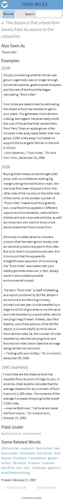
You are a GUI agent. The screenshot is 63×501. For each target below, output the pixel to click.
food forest (44, 453)
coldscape (39, 468)
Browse (9, 14)
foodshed (19, 458)
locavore (48, 463)
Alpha (7, 22)
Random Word (13, 31)
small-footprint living (15, 473)
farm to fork (44, 448)
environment (32, 434)
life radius (19, 463)
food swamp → (48, 488)
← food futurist (14, 488)
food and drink (11, 434)
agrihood (54, 468)
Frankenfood (37, 458)
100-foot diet (10, 448)
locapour (34, 463)
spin (19, 468)
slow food (7, 468)
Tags (6, 26)
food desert (27, 453)
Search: (30, 14)
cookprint (27, 448)
